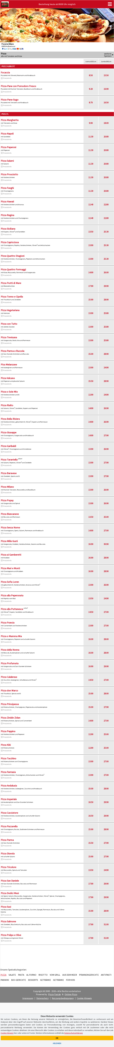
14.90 (90, 272)
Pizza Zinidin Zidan (10, 717)
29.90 (106, 286)
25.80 (106, 313)
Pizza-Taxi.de (54, 994)
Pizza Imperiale (9, 799)
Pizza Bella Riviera (10, 418)
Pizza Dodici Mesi (10, 893)
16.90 (106, 88)
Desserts (33, 980)
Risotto (43, 974)
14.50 (90, 612)
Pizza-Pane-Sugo (9, 99)
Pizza (3, 974)
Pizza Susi (6, 906)
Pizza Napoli (7, 133)
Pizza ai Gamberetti (11, 554)
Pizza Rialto (7, 405)
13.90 (90, 245)
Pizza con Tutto (9, 323)
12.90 (90, 394)
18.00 (106, 123)
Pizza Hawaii (7, 201)
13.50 (90, 231)
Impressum (27, 998)
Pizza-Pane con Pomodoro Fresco (18, 86)
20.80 (106, 136)
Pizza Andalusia (9, 785)
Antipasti (106, 974)
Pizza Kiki (6, 744)
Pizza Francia (7, 622)
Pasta (21, 974)
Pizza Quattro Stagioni (12, 255)
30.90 (106, 544)
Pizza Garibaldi (8, 446)
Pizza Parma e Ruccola (12, 350)
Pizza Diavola (8, 853)
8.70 (91, 102)
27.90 (106, 435)
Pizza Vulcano (8, 378)
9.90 (91, 123)
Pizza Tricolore (8, 867)
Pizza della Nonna (10, 649)
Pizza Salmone (8, 921)
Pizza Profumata (9, 663)
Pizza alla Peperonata (12, 595)
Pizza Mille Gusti (9, 541)
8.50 (91, 75)
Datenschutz (42, 998)
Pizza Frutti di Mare (11, 283)
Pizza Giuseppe (8, 432)
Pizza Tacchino (8, 758)
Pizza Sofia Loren (10, 581)
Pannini (5, 980)
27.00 (106, 530)
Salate (12, 974)
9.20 (91, 88)
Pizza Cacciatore (9, 812)
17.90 (90, 286)
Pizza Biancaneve (10, 513)
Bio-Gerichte (18, 980)
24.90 (106, 367)
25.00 (106, 516)
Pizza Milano (7, 486)
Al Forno (31, 974)
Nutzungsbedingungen (63, 998)
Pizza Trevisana (9, 337)
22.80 (106, 204)
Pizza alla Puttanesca (12, 609)
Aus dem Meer (69, 974)
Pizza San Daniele (10, 880)
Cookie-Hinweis (84, 998)
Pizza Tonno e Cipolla (12, 296)
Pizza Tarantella (9, 459)
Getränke (45, 980)
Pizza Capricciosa (10, 242)
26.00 (106, 272)
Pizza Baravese (9, 473)
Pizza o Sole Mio (9, 391)
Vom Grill (55, 974)
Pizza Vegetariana (10, 310)
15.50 (106, 75)
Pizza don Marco (9, 690)
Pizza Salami (7, 160)
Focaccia (5, 72)
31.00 (106, 924)
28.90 (106, 299)
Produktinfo (7, 78)
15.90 (90, 299)
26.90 (106, 408)
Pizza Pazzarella (9, 826)
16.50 (106, 102)
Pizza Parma (7, 839)
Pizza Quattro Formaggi (13, 269)
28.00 (106, 639)
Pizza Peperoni (8, 147)
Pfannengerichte (89, 974)
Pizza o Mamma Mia (11, 636)
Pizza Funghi (7, 187)
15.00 (90, 353)
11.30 (90, 136)
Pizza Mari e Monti (10, 568)
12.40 (90, 204)
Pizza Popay (7, 500)
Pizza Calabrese (9, 676)
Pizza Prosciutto (9, 174)
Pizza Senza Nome (10, 527)
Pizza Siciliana (8, 228)
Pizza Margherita (9, 120)
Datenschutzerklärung (73, 1033)
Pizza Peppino (8, 731)
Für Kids (70, 980)
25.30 (106, 231)
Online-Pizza (71, 994)
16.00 (90, 639)
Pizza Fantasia (8, 772)
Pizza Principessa (10, 704)
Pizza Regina (7, 215)
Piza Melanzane (9, 364)
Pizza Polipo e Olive (11, 935)
